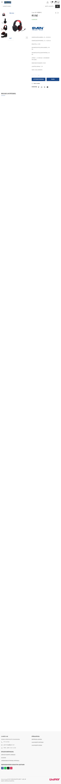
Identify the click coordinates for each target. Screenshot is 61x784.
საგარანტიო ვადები (37, 745)
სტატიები (3, 757)
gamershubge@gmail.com (9, 744)
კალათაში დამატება (38, 79)
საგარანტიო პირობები (37, 742)
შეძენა (53, 79)
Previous (11, 13)
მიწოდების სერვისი (37, 739)
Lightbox (27, 37)
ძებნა (57, 6)
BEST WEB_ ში (22, 779)
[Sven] (38, 28)
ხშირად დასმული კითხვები (8, 754)
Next (10, 38)
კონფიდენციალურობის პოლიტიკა (10, 760)
